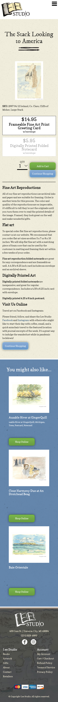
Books (6, 654)
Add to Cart (43, 166)
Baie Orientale (18, 567)
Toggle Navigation (54, 3)
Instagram (23, 320)
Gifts (5, 662)
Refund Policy (44, 662)
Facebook (7, 320)
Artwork (7, 658)
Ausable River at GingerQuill (28, 417)
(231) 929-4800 (29, 635)
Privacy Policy (45, 671)
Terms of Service (46, 667)
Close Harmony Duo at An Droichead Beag (26, 492)
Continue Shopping (42, 173)
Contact (7, 671)
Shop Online (21, 441)
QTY (22, 161)
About (6, 667)
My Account (43, 654)
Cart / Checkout (45, 658)
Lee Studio (15, 9)
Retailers (8, 676)
